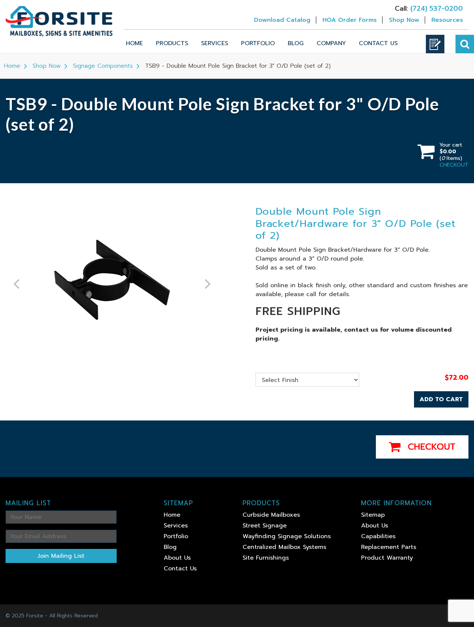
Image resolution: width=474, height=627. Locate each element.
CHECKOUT (454, 165)
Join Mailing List (61, 555)
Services (214, 43)
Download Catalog (282, 20)
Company (331, 43)
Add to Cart (441, 399)
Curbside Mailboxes (271, 514)
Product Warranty (387, 557)
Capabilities (378, 536)
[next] (206, 284)
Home (134, 43)
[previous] (17, 284)
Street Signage (265, 525)
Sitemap (373, 514)
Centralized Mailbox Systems (284, 547)
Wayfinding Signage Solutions (287, 536)
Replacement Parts (388, 547)
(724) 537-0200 (436, 8)
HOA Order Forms (350, 20)
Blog (296, 43)
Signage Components (103, 65)
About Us (177, 557)
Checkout (429, 446)
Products (172, 43)
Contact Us (378, 43)
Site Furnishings (266, 557)
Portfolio (258, 43)
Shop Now (404, 20)
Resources (447, 20)
